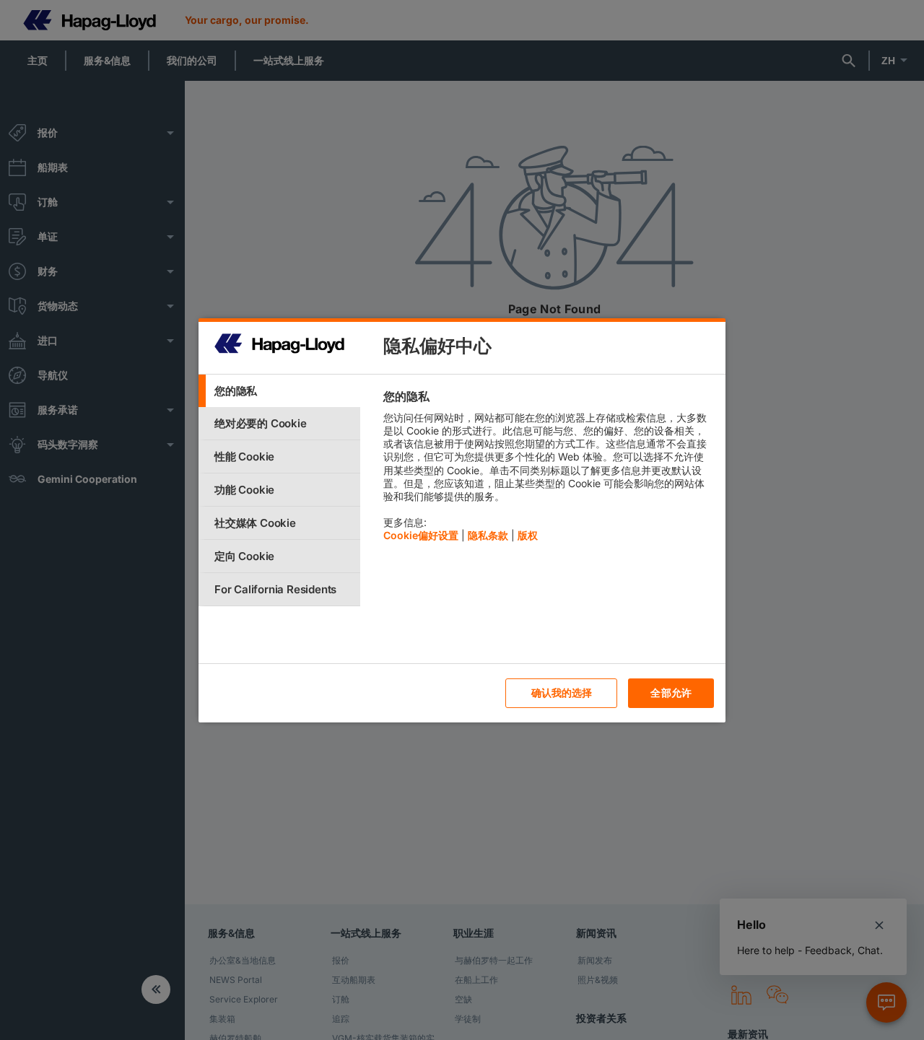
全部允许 (671, 692)
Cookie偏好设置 (420, 535)
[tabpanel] (548, 469)
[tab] (279, 391)
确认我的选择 (562, 692)
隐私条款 (488, 535)
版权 (528, 535)
